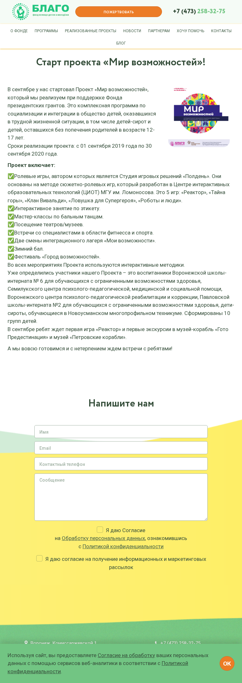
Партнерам (159, 31)
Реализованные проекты (90, 31)
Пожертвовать (119, 12)
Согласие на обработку (126, 655)
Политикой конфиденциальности (123, 546)
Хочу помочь (190, 31)
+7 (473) (199, 11)
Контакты (221, 31)
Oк (227, 663)
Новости (132, 31)
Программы (46, 31)
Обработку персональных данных (103, 538)
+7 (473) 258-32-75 (180, 643)
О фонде (19, 31)
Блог (121, 43)
